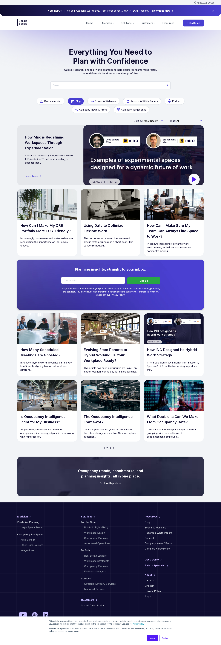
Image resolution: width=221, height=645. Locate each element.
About (150, 574)
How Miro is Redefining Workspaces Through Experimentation (44, 142)
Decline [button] (165, 638)
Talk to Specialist (157, 565)
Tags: (173, 120)
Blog (78, 101)
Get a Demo (193, 23)
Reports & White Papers (144, 101)
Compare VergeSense (133, 109)
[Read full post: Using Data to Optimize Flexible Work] (110, 204)
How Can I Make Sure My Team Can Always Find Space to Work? (172, 231)
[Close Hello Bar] (213, 10)
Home (89, 23)
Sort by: (138, 120)
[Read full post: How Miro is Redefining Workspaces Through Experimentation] (143, 155)
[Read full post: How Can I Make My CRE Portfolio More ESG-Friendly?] (47, 204)
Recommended (52, 101)
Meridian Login (205, 3)
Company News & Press (93, 109)
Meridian (24, 516)
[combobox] (110, 85)
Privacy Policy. (138, 623)
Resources (153, 516)
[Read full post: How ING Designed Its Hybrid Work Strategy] (174, 328)
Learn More (33, 176)
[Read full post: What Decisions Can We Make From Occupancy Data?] (174, 395)
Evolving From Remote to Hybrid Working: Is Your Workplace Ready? (105, 355)
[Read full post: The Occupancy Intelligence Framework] (110, 395)
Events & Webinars (105, 101)
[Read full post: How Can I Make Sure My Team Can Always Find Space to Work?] (174, 204)
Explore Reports (110, 483)
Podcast (176, 101)
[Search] (167, 85)
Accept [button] (152, 638)
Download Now (162, 10)
